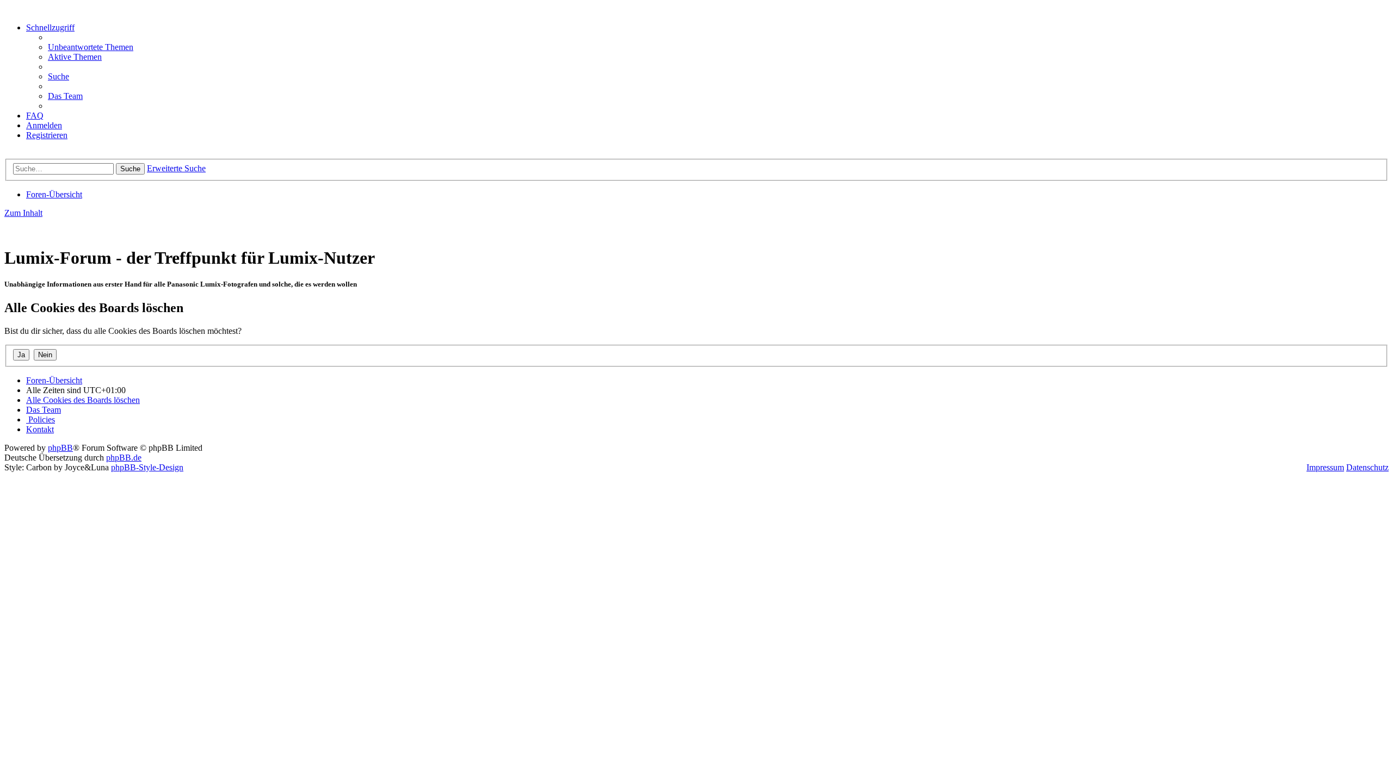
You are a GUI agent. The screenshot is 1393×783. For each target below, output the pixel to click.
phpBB (60, 447)
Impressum (1325, 467)
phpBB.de (123, 457)
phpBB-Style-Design (147, 467)
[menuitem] (90, 47)
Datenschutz (1367, 467)
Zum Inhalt (23, 212)
